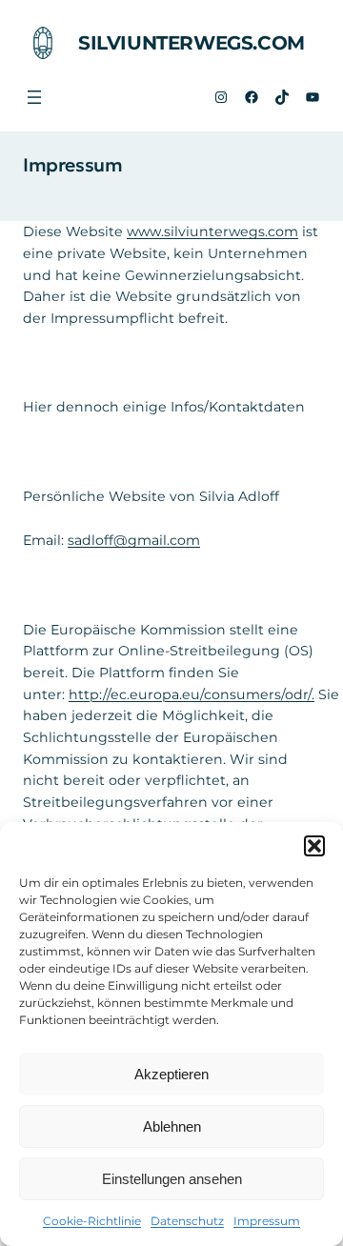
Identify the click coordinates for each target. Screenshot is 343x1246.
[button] (314, 845)
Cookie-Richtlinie (92, 1221)
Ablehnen (172, 1126)
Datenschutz (187, 1221)
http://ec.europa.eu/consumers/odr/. (191, 694)
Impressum (266, 1221)
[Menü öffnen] (34, 97)
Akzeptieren (171, 1074)
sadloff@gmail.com (134, 540)
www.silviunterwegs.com (212, 231)
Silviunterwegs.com (191, 42)
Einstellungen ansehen (172, 1179)
